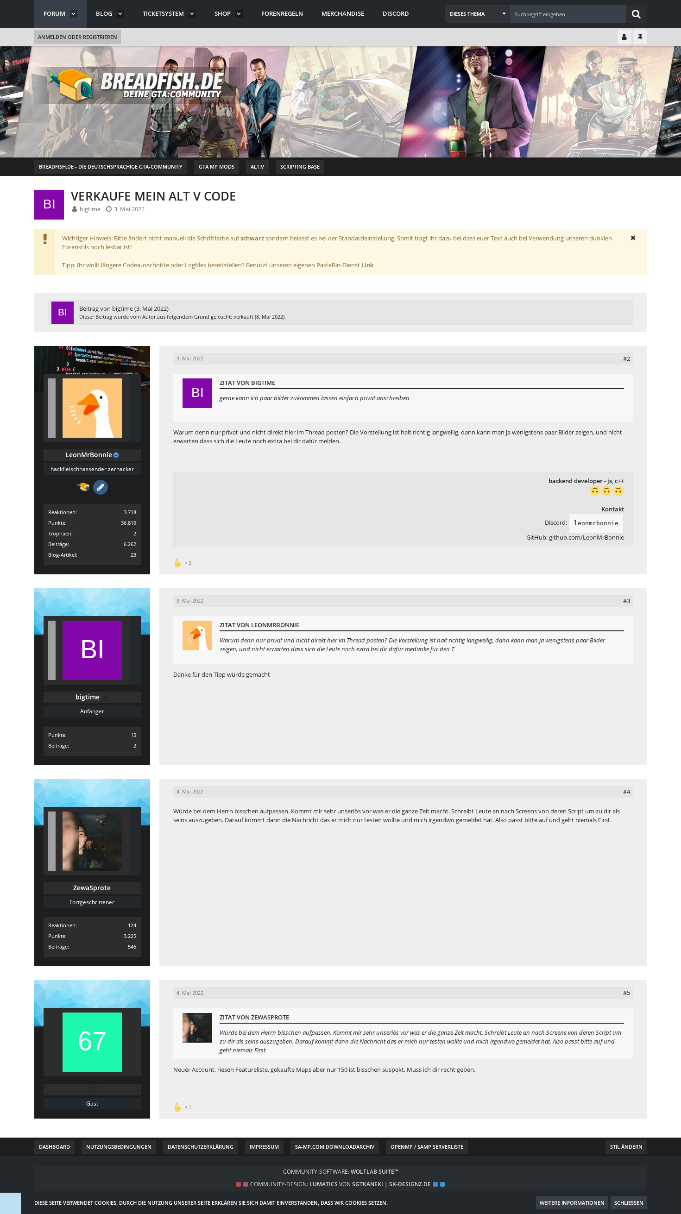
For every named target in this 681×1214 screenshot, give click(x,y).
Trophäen (59, 533)
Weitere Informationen (572, 1202)
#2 (626, 358)
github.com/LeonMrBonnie (586, 537)
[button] (477, 14)
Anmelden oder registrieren (77, 36)
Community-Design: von (340, 1184)
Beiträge (58, 544)
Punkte (56, 522)
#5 (626, 992)
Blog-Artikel (62, 554)
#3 (626, 601)
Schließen (628, 1202)
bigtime (90, 209)
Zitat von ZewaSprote (254, 1017)
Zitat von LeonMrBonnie (259, 625)
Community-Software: (340, 1172)
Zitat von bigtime (247, 382)
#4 (626, 791)
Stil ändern (626, 1146)
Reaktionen (62, 512)
